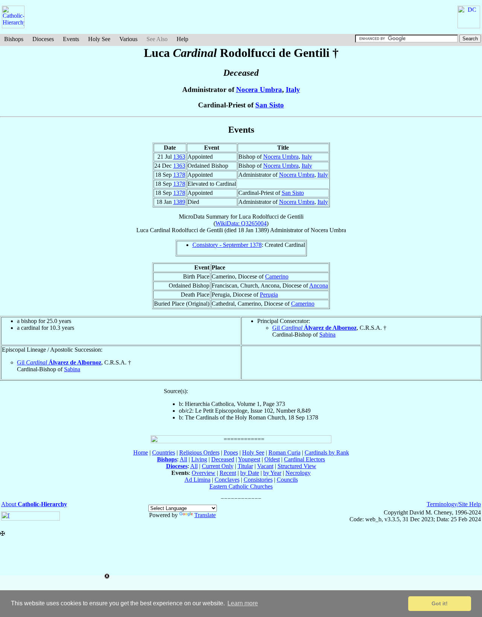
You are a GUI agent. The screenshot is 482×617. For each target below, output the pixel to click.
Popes (231, 452)
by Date (249, 473)
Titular (245, 466)
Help (182, 39)
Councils (287, 479)
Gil (314, 328)
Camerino (276, 276)
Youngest (249, 459)
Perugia (269, 294)
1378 (179, 174)
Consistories (258, 479)
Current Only (217, 466)
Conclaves (227, 479)
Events (71, 39)
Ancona (318, 285)
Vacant (265, 466)
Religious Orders (199, 452)
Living (199, 459)
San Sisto (269, 105)
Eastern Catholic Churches (241, 486)
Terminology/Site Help (454, 504)
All (183, 459)
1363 (179, 156)
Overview (203, 473)
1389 (179, 202)
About (34, 504)
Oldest (272, 459)
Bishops (13, 39)
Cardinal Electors (304, 459)
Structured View (297, 466)
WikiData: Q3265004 (241, 223)
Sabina (327, 334)
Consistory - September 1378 (227, 245)
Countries (163, 452)
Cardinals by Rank (327, 452)
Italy (293, 89)
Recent (228, 473)
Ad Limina (197, 479)
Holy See (99, 39)
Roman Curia (284, 452)
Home (140, 452)
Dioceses (43, 39)
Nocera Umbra (259, 89)
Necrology (298, 473)
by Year (272, 473)
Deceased (222, 459)
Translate (205, 515)
